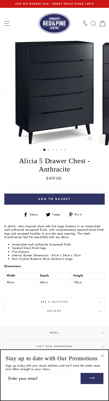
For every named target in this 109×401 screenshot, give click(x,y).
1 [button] (44, 150)
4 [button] (57, 150)
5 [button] (61, 150)
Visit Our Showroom (54, 346)
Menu (54, 332)
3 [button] (53, 150)
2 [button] (49, 150)
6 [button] (65, 150)
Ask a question (54, 301)
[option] (54, 4)
